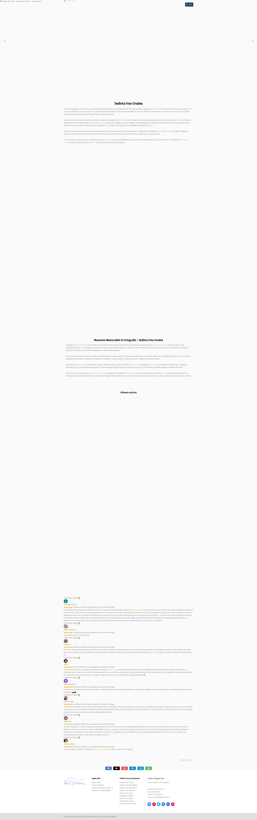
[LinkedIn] (132, 768)
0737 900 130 (157, 794)
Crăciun (102, 123)
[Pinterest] (124, 768)
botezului (81, 579)
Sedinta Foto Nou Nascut (128, 788)
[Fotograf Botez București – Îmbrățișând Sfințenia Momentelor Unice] (84, 486)
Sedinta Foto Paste (126, 798)
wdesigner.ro (112, 816)
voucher (67, 142)
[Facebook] (108, 768)
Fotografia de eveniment (80, 408)
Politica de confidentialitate (101, 790)
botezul (154, 652)
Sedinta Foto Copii (126, 793)
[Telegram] (140, 768)
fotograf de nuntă (97, 373)
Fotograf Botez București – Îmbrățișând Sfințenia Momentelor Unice (81, 567)
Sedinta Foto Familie (127, 782)
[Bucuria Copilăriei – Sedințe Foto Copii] (128, 486)
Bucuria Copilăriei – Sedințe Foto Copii (125, 566)
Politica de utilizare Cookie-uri (102, 788)
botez (190, 109)
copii (85, 345)
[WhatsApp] (148, 768)
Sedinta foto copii (113, 408)
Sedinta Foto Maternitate (128, 785)
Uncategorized (68, 408)
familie (123, 120)
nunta (107, 125)
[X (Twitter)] (116, 768)
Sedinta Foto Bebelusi (127, 790)
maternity (111, 670)
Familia (93, 111)
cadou (109, 140)
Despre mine (96, 782)
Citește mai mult (73, 589)
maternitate (138, 610)
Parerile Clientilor (98, 785)
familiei (178, 120)
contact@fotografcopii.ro (160, 797)
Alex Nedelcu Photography (159, 782)
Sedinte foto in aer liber (128, 804)
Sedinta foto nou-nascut (159, 408)
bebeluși (155, 109)
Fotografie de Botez (127, 796)
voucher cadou (101, 749)
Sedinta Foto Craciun (127, 801)
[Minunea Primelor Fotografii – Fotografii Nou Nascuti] (172, 486)
